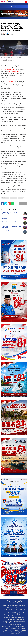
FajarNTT (18, 630)
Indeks (23, 6)
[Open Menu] (26, 2)
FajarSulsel (19, 624)
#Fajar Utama (13, 197)
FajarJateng (20, 619)
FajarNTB (11, 630)
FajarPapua (21, 632)
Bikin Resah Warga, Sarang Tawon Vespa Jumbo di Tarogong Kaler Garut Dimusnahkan (13, 27)
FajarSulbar (9, 623)
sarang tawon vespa (13, 71)
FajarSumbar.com (20, 609)
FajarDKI (6, 619)
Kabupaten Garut (9, 69)
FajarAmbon (15, 626)
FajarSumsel (9, 616)
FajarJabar (13, 619)
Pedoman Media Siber (20, 605)
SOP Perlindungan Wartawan (14, 607)
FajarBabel (14, 617)
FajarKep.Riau (7, 614)
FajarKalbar (6, 628)
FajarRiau (14, 614)
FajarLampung (6, 617)
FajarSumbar (6, 612)
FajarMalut (14, 632)
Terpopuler (14, 6)
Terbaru (5, 6)
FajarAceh (14, 612)
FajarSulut (22, 621)
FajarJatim (5, 621)
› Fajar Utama (14, 21)
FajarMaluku (6, 632)
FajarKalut (22, 626)
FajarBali (23, 630)
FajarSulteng (17, 623)
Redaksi (4, 605)
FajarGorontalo (6, 626)
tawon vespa (9, 81)
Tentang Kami (11, 605)
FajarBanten (21, 617)
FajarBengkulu (18, 616)
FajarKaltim (5, 630)
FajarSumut (21, 612)
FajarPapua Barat (14, 633)
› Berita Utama (7, 21)
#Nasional (21, 197)
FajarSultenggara (10, 624)
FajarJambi (21, 614)
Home (2, 21)
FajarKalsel (21, 628)
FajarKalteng (13, 628)
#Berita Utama (5, 197)
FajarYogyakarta (14, 621)
